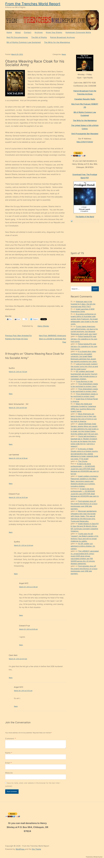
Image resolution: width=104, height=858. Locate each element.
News (64, 54)
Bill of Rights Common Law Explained (24, 42)
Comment (10, 738)
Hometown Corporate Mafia (78, 32)
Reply (11, 394)
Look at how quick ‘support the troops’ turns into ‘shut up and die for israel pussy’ (84, 366)
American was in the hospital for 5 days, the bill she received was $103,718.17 (83, 304)
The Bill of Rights (39, 37)
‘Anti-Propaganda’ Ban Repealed (84, 134)
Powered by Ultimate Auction (94, 857)
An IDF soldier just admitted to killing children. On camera (83, 546)
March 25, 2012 (17, 54)
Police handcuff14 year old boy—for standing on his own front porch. (84, 338)
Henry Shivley (43, 326)
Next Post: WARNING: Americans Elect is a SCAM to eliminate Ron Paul (52, 338)
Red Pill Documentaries (17, 37)
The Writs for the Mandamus (57, 42)
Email (7, 763)
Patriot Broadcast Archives (62, 37)
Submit (95, 289)
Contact (27, 32)
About (18, 32)
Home (9, 32)
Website (9, 773)
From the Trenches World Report (32, 4)
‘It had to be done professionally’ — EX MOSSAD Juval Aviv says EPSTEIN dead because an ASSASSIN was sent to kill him (85, 469)
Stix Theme (36, 849)
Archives (39, 32)
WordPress (20, 849)
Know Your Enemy (54, 32)
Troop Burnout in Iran (84, 381)
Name (8, 753)
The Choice (82, 461)
